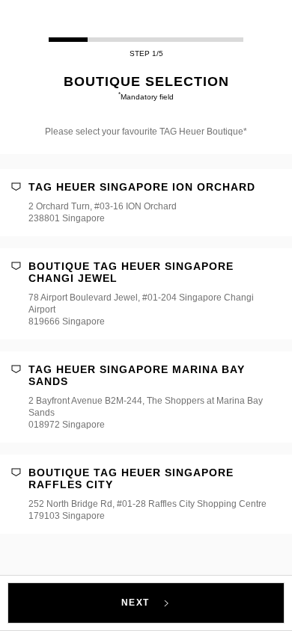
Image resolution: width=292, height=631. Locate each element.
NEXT (137, 602)
